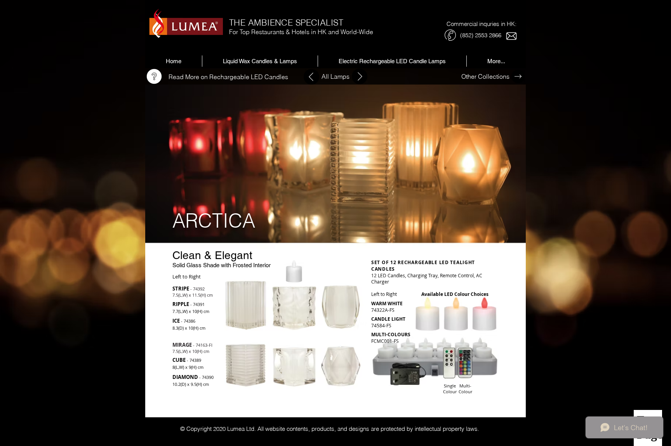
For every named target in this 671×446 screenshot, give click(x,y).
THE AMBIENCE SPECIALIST (286, 22)
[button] (392, 61)
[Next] (311, 77)
